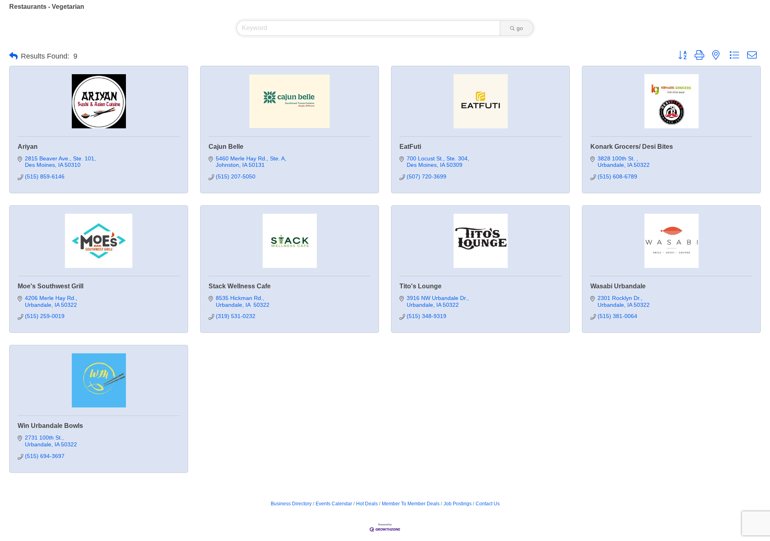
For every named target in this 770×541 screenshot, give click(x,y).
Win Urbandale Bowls (50, 425)
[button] (13, 56)
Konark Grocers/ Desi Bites (631, 146)
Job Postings (458, 504)
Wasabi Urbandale (618, 286)
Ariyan (28, 146)
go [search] (520, 28)
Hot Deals (367, 504)
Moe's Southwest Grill (50, 286)
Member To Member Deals (411, 504)
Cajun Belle (226, 146)
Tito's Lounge (420, 286)
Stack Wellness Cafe (240, 286)
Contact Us (488, 504)
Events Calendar (334, 504)
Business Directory (291, 504)
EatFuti (410, 146)
